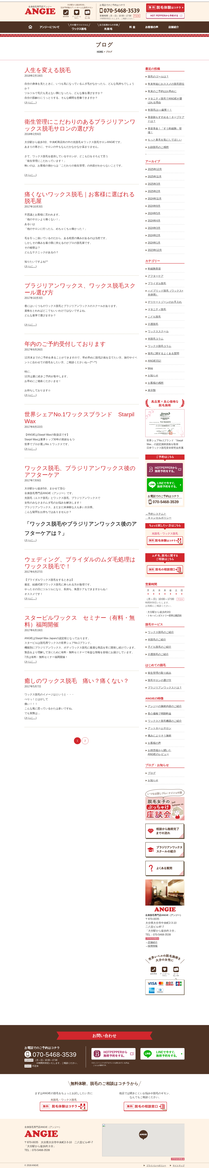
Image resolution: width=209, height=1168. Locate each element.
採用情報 (153, 946)
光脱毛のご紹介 (157, 639)
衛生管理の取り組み (159, 672)
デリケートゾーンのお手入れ (165, 302)
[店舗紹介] (174, 27)
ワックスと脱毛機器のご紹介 (165, 721)
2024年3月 (154, 228)
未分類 (152, 390)
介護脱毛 (153, 324)
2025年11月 (154, 176)
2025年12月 (155, 169)
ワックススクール (158, 331)
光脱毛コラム (155, 338)
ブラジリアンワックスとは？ (165, 687)
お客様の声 (154, 743)
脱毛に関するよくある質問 (163, 353)
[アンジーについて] (50, 27)
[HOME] (30, 27)
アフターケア (155, 276)
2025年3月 (154, 183)
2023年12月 (155, 250)
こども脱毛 (154, 316)
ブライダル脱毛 (157, 283)
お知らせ (153, 375)
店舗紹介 (153, 942)
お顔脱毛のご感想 (158, 147)
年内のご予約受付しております (65, 344)
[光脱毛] (108, 27)
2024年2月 (154, 235)
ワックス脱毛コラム (159, 346)
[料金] (132, 27)
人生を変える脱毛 (47, 70)
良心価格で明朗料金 (159, 713)
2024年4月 (154, 220)
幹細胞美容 (154, 268)
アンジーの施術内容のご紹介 (165, 706)
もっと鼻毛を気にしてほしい (165, 139)
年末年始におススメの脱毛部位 (166, 84)
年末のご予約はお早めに (162, 91)
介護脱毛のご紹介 (158, 654)
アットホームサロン (159, 728)
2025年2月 (154, 191)
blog (150, 368)
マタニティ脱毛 (157, 309)
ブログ (152, 773)
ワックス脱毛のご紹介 (161, 632)
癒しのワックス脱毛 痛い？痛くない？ (76, 681)
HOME (100, 51)
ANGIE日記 (154, 360)
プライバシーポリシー (156, 1165)
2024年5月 (154, 213)
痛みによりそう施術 (159, 735)
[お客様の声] (152, 27)
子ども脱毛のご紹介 (159, 647)
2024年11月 (154, 198)
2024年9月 (154, 206)
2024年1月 (154, 242)
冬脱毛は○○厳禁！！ (160, 109)
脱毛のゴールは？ (158, 76)
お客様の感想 (155, 382)
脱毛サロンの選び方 (159, 680)
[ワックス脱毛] (79, 27)
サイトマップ (179, 1165)
